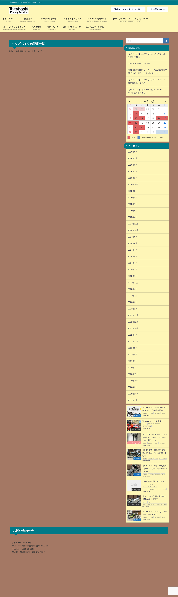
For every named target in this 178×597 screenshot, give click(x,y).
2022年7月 (132, 335)
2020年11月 (133, 374)
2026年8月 (132, 152)
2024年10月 (133, 230)
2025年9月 (132, 191)
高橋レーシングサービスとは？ (128, 9)
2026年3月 (132, 165)
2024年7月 (132, 250)
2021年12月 (133, 341)
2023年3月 (132, 296)
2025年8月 (132, 197)
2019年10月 (133, 394)
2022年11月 (133, 322)
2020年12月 (133, 368)
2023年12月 (133, 276)
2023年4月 (132, 289)
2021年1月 (132, 361)
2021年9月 (132, 348)
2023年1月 (132, 309)
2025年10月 (133, 184)
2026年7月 (132, 158)
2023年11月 (133, 282)
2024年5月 (132, 256)
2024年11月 (133, 224)
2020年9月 (132, 387)
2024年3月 (132, 269)
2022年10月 (133, 328)
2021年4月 (132, 354)
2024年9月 (132, 237)
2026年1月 (132, 178)
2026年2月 (132, 171)
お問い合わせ (159, 9)
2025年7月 (132, 204)
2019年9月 (132, 400)
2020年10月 (133, 381)
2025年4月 (132, 217)
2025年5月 (132, 211)
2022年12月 (133, 315)
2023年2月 (132, 302)
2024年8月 (132, 243)
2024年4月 (132, 263)
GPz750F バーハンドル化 (140, 63)
